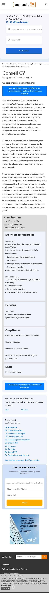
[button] (46, 4)
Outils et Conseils (17, 64)
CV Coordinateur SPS (14, 437)
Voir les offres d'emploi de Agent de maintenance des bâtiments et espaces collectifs (24, 91)
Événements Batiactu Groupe (14, 569)
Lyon (7, 410)
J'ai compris (5, 588)
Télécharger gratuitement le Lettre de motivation (25, 386)
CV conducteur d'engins (15, 434)
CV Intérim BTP (11, 443)
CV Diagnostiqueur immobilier (17, 440)
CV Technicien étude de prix (17, 455)
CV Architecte (11, 428)
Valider (24, 503)
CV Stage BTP (11, 452)
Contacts (6, 565)
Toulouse (24, 410)
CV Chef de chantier (13, 431)
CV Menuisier (10, 446)
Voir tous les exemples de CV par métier (22, 460)
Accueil (5, 64)
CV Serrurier (10, 449)
